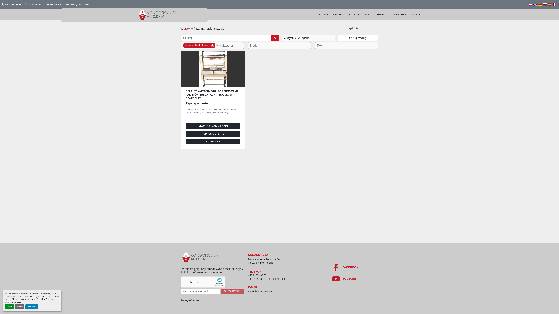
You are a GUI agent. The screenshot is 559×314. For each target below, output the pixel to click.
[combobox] (308, 38)
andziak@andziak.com (78, 4)
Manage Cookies (190, 300)
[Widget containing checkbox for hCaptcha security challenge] (203, 282)
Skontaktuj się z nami (213, 126)
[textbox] (226, 45)
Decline (19, 307)
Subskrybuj (232, 291)
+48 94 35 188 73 (13, 4)
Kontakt (416, 15)
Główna (323, 15)
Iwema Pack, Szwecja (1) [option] (198, 45)
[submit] (275, 38)
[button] (338, 14)
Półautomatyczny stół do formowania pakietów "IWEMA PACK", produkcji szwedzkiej (212, 94)
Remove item (186, 45)
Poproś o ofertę (213, 134)
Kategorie (355, 15)
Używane (382, 15)
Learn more (31, 307)
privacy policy (16, 302)
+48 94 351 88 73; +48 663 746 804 (44, 4)
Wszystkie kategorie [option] (296, 38)
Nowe (368, 15)
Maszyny (338, 15)
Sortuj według (358, 38)
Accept (9, 307)
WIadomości (400, 15)
